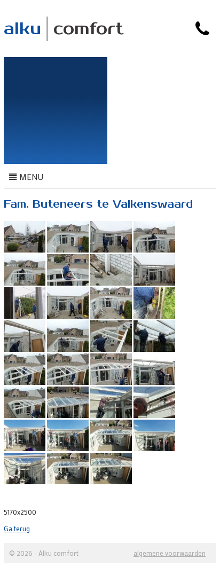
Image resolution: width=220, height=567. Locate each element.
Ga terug (17, 528)
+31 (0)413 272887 (169, 48)
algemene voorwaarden (169, 552)
